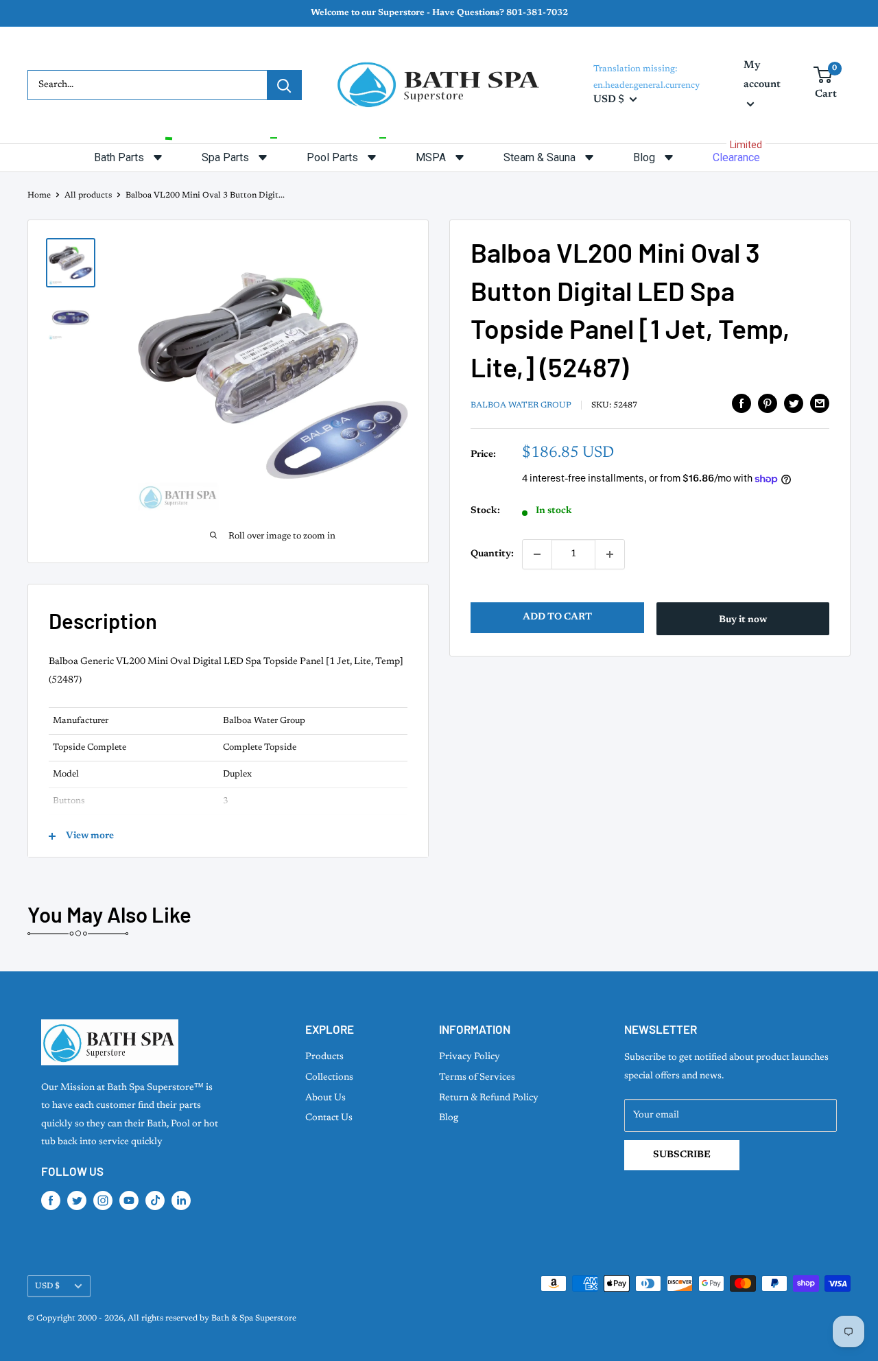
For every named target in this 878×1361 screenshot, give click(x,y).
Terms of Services (477, 1077)
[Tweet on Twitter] (793, 403)
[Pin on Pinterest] (767, 403)
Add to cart (557, 617)
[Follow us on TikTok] (155, 1200)
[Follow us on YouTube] (129, 1200)
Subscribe (682, 1155)
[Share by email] (819, 403)
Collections (329, 1077)
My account (762, 75)
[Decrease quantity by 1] (537, 554)
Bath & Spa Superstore (253, 1318)
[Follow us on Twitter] (76, 1200)
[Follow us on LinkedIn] (181, 1200)
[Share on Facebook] (741, 403)
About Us (325, 1098)
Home (39, 195)
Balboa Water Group (521, 405)
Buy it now (743, 620)
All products (88, 195)
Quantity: (492, 554)
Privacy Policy (469, 1057)
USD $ (47, 1286)
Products (324, 1057)
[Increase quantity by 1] (609, 554)
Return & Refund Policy (488, 1098)
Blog (448, 1118)
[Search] (284, 85)
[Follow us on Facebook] (50, 1200)
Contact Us (329, 1118)
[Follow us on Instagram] (102, 1200)
